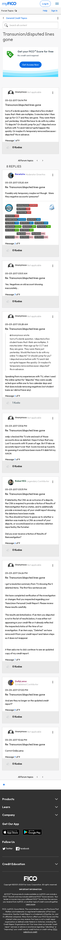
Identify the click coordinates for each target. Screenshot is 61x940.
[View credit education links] (56, 864)
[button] (52, 91)
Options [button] (57, 18)
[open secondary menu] (57, 3)
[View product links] (56, 799)
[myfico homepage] (9, 3)
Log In (45, 3)
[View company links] (56, 815)
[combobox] (30, 25)
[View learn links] (56, 807)
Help (45, 10)
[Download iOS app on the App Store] (11, 832)
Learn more (30, 904)
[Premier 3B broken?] (37, 160)
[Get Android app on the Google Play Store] (32, 832)
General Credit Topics (16, 18)
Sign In (54, 10)
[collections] (42, 160)
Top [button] (4, 784)
